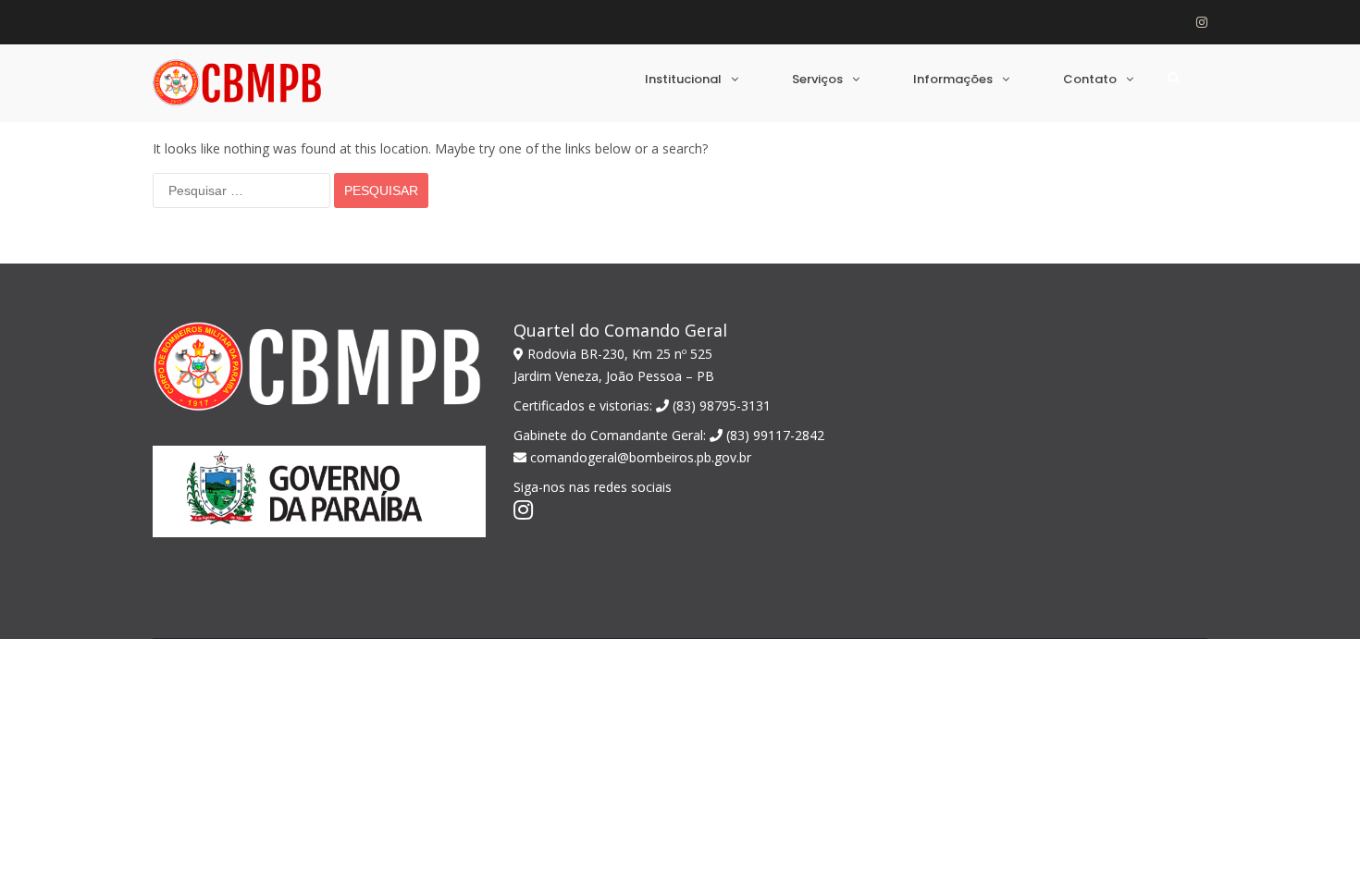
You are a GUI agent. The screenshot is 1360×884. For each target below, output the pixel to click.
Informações (953, 79)
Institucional (683, 79)
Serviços (817, 79)
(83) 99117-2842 (773, 435)
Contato (1090, 79)
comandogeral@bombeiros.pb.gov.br (638, 457)
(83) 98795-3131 (720, 405)
